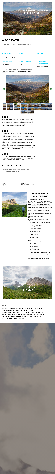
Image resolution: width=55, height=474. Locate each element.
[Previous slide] (4, 89)
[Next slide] (51, 89)
